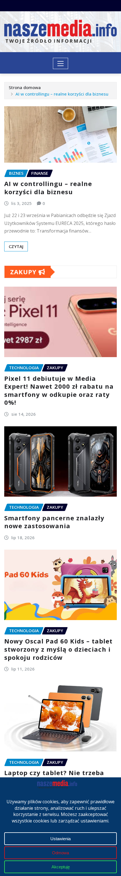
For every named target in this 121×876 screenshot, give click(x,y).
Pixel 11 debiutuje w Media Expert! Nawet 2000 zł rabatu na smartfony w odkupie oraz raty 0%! (59, 390)
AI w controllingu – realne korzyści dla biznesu (61, 94)
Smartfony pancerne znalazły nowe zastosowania (54, 522)
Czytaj (16, 246)
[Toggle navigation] (60, 63)
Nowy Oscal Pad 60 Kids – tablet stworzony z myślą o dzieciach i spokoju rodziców (58, 649)
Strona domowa (25, 87)
